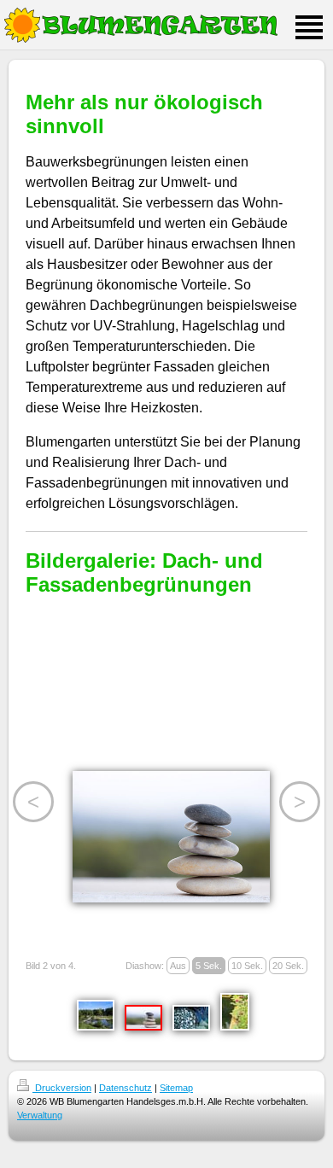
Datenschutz (125, 1088)
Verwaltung (39, 1115)
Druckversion (61, 1088)
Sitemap (176, 1088)
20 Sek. (288, 966)
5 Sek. (209, 966)
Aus (178, 966)
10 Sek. (247, 966)
